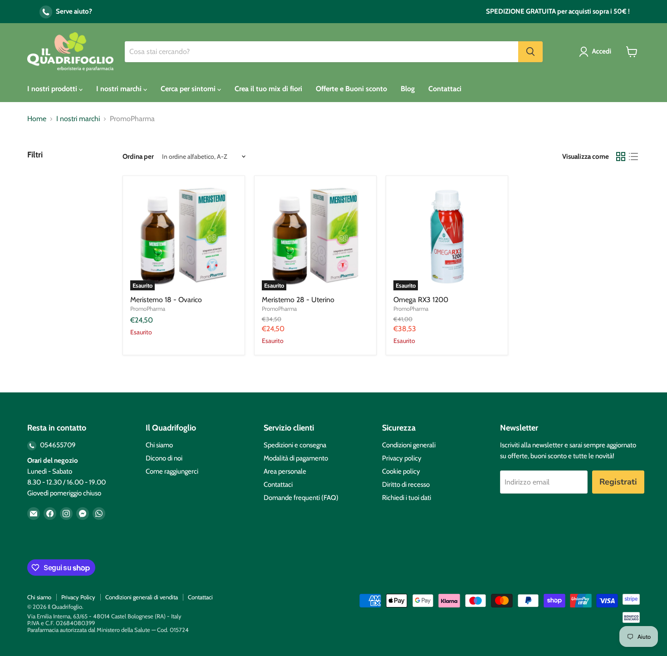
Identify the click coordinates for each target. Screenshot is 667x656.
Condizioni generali (409, 445)
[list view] (633, 156)
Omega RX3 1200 (420, 299)
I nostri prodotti (53, 88)
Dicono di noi (164, 458)
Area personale (285, 471)
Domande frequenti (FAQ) (301, 498)
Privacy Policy (78, 597)
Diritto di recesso (406, 484)
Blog (408, 88)
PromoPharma (147, 308)
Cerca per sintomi (189, 88)
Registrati (618, 481)
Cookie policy (401, 471)
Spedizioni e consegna (295, 445)
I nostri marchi (119, 88)
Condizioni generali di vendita (141, 597)
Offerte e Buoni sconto (351, 88)
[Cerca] (530, 51)
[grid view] (620, 156)
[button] (597, 51)
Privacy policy (402, 458)
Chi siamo (159, 445)
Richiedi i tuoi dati (406, 498)
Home (36, 119)
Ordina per (138, 157)
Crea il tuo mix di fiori (268, 88)
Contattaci (444, 88)
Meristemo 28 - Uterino (298, 299)
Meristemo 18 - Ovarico (166, 299)
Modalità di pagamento (296, 458)
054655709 (57, 445)
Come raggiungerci (172, 471)
